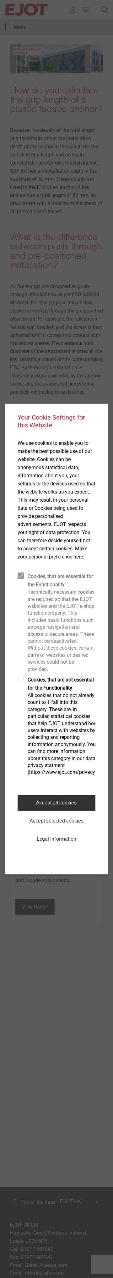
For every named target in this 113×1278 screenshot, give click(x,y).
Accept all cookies (56, 802)
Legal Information (56, 839)
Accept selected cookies (56, 820)
